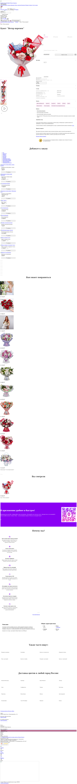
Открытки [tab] (5, 153)
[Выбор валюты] (1, 7)
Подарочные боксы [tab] (6, 158)
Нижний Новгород (5, 680)
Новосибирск (23, 693)
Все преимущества (36, 614)
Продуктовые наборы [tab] (7, 160)
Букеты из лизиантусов (44, 652)
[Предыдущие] (0, 263)
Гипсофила (23, 652)
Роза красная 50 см (39, 92)
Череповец (3, 693)
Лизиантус (38, 95)
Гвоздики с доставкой (44, 658)
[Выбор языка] (1, 6)
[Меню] (8, 19)
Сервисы (30, 5)
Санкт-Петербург (24, 700)
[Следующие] (39, 612)
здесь (73, 125)
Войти (12, 9)
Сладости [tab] (4, 155)
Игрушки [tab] (4, 156)
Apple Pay (47, 103)
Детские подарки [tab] (6, 161)
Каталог (2, 11)
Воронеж (41, 700)
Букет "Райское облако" (5, 348)
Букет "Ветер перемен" (4, 496)
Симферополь (23, 687)
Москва (41, 693)
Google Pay (53, 103)
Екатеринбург (4, 700)
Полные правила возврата (41, 136)
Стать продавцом (3, 5)
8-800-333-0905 (3, 717)
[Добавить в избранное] (75, 55)
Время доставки (39, 81)
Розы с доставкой (4, 658)
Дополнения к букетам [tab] (7, 162)
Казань (60, 700)
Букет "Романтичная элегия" (5, 400)
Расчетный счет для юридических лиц (58, 105)
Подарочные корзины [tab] (7, 159)
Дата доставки (38, 77)
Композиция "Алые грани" (5, 307)
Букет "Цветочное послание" (6, 451)
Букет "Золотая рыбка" (4, 331)
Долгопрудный (62, 693)
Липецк (60, 680)
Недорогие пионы (62, 652)
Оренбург (22, 680)
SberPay (59, 103)
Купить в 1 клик (64, 54)
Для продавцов (3, 4)
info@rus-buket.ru (3, 720)
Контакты (23, 5)
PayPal (69, 103)
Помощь (27, 5)
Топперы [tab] (4, 157)
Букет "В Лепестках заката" (5, 366)
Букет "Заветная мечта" (4, 417)
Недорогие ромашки (5, 652)
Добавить (9, 172)
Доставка (39, 44)
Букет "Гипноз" (3, 434)
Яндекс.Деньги (39, 105)
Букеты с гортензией (63, 658)
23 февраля (58, 627)
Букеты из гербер (24, 658)
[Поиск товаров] (1, 19)
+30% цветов (55, 36)
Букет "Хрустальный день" (5, 290)
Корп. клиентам (18, 5)
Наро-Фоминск (43, 680)
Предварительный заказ (45, 54)
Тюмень (41, 687)
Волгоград (61, 687)
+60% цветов (69, 36)
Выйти (17, 9)
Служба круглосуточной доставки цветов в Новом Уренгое (12, 737)
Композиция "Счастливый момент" (7, 468)
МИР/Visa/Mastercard (40, 103)
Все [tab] (3, 152)
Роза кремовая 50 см (39, 93)
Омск (2, 687)
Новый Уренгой (4, 20)
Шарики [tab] (4, 154)
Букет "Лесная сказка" (4, 383)
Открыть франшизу (11, 5)
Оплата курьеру (46, 105)
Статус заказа (35, 5)
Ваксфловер (59, 92)
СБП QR (63, 103)
